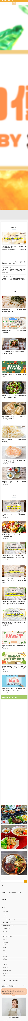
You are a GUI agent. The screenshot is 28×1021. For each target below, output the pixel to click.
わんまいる (5, 934)
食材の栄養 (5, 956)
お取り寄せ (5, 911)
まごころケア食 (6, 931)
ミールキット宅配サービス (9, 919)
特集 (4, 950)
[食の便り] (14, 3)
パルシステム (6, 964)
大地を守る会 (6, 967)
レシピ (4, 953)
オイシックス (6, 961)
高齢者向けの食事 (7, 970)
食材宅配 (5, 959)
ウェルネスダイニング (7, 936)
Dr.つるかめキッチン (7, 928)
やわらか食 (5, 973)
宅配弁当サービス (7, 922)
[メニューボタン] (26, 3)
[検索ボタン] (2, 3)
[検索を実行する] (25, 881)
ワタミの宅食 (6, 942)
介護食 (4, 975)
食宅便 (4, 947)
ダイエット (5, 914)
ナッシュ (5, 939)
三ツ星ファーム (6, 944)
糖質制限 (5, 917)
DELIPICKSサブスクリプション (9, 925)
